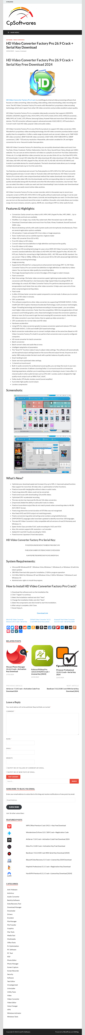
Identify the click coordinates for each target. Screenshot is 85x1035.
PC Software (11, 950)
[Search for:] (42, 781)
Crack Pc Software (24, 1032)
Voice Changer (12, 1006)
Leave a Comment (20, 51)
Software (9, 40)
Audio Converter (13, 897)
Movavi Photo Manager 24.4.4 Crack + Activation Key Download (16, 669)
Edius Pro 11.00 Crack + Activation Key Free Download (45, 846)
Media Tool (11, 935)
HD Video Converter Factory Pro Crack (20, 100)
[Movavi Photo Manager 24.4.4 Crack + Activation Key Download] (17, 664)
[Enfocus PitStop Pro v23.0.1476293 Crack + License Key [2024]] (42, 667)
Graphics (10, 928)
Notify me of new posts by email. (21, 772)
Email (9, 748)
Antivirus (10, 893)
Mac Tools (10, 932)
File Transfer (11, 925)
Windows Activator (14, 1013)
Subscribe (14, 807)
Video (9, 995)
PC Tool (10, 953)
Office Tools (11, 942)
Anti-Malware (12, 890)
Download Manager (14, 907)
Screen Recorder (13, 971)
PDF (8, 957)
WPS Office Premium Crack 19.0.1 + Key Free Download (46, 825)
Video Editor (11, 1002)
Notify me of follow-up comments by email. (26, 768)
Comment (10, 711)
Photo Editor (11, 960)
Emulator (10, 918)
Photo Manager (12, 964)
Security (10, 974)
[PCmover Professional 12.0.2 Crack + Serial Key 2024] (67, 668)
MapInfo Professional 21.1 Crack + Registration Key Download (48, 866)
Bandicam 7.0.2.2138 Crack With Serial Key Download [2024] (47, 853)
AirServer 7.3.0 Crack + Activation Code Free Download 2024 (47, 839)
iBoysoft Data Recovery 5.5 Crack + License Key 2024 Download (49, 860)
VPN (9, 1010)
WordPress (67, 1032)
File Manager (12, 921)
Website (9, 758)
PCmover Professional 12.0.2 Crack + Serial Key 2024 (66, 672)
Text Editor (11, 981)
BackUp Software (13, 900)
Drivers (10, 914)
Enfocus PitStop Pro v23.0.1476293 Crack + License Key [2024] (40, 671)
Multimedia (11, 939)
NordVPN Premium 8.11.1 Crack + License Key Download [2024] (49, 873)
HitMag (76, 1032)
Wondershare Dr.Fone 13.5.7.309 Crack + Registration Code (47, 832)
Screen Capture (12, 967)
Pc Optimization (13, 946)
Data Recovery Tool (14, 904)
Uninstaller (11, 988)
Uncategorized (12, 985)
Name (9, 739)
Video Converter (18, 40)
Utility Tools (11, 992)
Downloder (11, 911)
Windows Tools (12, 1017)
